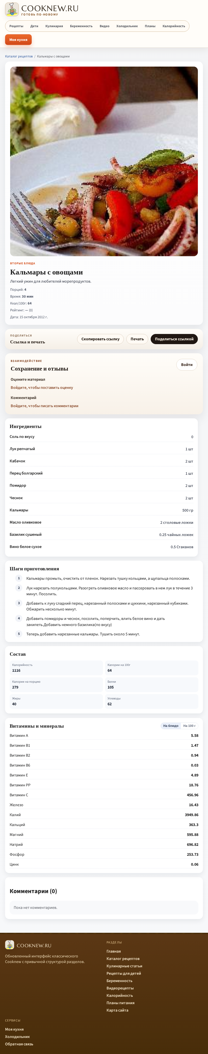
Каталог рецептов (19, 56)
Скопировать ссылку (100, 339)
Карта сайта (117, 1010)
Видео (104, 26)
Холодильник (127, 26)
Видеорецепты (120, 988)
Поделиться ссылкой (174, 339)
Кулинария (54, 26)
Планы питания (120, 1003)
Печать (137, 339)
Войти (187, 365)
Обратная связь (19, 1044)
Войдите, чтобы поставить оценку (42, 387)
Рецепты (16, 26)
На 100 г (189, 726)
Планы (150, 26)
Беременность (81, 26)
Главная (114, 951)
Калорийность (174, 26)
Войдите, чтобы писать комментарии (44, 406)
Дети (34, 26)
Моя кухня (18, 39)
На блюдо (170, 726)
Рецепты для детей (124, 973)
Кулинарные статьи (124, 966)
